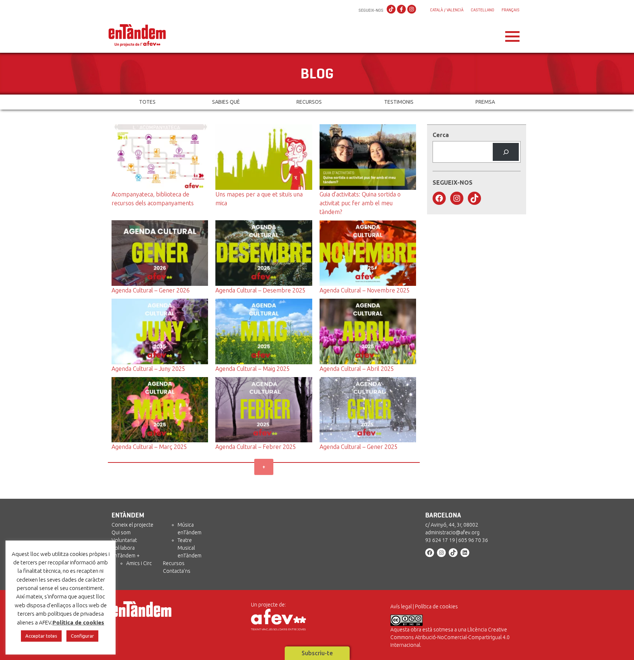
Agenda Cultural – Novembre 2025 (365, 290)
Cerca (441, 135)
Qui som (121, 532)
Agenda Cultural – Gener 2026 (151, 290)
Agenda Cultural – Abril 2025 (357, 368)
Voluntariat (124, 540)
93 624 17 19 (440, 540)
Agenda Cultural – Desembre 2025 (260, 290)
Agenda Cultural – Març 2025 (149, 446)
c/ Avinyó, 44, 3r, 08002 (451, 525)
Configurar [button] (82, 635)
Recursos (309, 102)
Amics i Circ (139, 563)
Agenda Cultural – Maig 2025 (252, 368)
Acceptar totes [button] (41, 635)
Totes (147, 102)
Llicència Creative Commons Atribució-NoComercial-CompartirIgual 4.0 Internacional (450, 637)
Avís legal (401, 606)
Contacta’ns (176, 571)
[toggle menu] (512, 34)
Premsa (485, 102)
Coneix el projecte (132, 525)
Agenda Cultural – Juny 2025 (148, 368)
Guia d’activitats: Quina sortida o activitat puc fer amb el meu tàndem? (360, 203)
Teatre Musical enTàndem (189, 547)
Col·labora (123, 548)
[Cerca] (506, 152)
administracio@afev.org (452, 532)
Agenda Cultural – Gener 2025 (359, 446)
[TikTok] (391, 9)
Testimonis (398, 102)
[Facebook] (401, 9)
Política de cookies (436, 606)
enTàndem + (126, 555)
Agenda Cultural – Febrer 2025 (255, 446)
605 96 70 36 (473, 540)
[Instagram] (411, 9)
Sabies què (226, 102)
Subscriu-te (317, 653)
